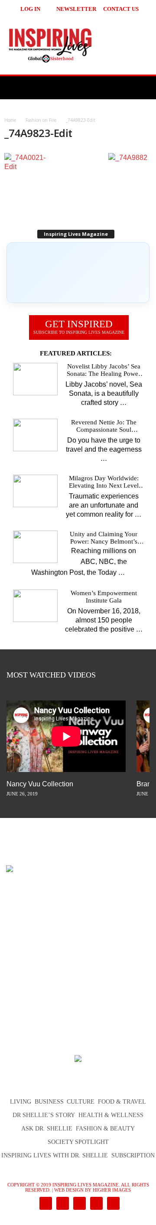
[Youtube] (112, 1204)
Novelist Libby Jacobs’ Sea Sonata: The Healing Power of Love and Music (103, 370)
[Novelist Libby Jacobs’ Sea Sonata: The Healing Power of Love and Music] (35, 379)
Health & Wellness (110, 1115)
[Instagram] (61, 1204)
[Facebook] (44, 1204)
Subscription (133, 1155)
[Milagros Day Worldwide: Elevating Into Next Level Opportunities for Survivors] (35, 491)
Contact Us (121, 9)
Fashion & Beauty (105, 1128)
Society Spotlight (78, 1142)
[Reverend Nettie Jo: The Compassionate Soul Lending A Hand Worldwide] (35, 435)
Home (10, 120)
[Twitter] (95, 1204)
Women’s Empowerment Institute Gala (104, 597)
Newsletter (76, 9)
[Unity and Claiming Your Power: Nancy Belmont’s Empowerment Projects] (35, 547)
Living (20, 1101)
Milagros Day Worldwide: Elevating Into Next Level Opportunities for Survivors (104, 482)
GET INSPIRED (78, 327)
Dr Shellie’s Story (44, 1115)
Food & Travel (122, 1101)
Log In (30, 9)
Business (49, 1101)
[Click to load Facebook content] (78, 272)
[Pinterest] (78, 1204)
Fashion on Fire (41, 120)
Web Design (69, 1189)
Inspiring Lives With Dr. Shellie (54, 1155)
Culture (80, 1101)
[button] (139, 8)
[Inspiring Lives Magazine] (78, 45)
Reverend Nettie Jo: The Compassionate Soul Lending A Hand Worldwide (104, 426)
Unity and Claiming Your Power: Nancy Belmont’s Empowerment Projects (103, 538)
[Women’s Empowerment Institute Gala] (35, 606)
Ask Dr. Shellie (46, 1128)
